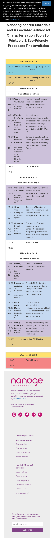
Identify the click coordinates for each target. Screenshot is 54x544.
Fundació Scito (19, 399)
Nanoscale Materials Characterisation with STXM (35, 267)
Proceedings (21, 448)
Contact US (21, 489)
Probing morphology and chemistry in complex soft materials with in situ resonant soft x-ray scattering (37, 328)
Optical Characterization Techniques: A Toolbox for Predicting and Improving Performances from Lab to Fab (37, 142)
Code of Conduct (23, 484)
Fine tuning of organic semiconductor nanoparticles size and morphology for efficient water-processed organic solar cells (37, 230)
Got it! (46, 4)
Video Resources (23, 452)
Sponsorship (21, 444)
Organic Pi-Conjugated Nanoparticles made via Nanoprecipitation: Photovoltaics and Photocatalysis (36, 289)
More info (15, 19)
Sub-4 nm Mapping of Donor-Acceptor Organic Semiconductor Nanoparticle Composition (38, 211)
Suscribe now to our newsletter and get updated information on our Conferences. (26, 516)
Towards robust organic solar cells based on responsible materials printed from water (36, 103)
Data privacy (21, 476)
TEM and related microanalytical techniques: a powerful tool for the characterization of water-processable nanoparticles (38, 309)
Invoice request (22, 493)
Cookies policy (22, 480)
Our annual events (24, 440)
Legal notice (21, 472)
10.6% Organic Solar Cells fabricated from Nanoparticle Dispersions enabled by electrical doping (37, 193)
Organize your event (25, 436)
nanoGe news (22, 456)
